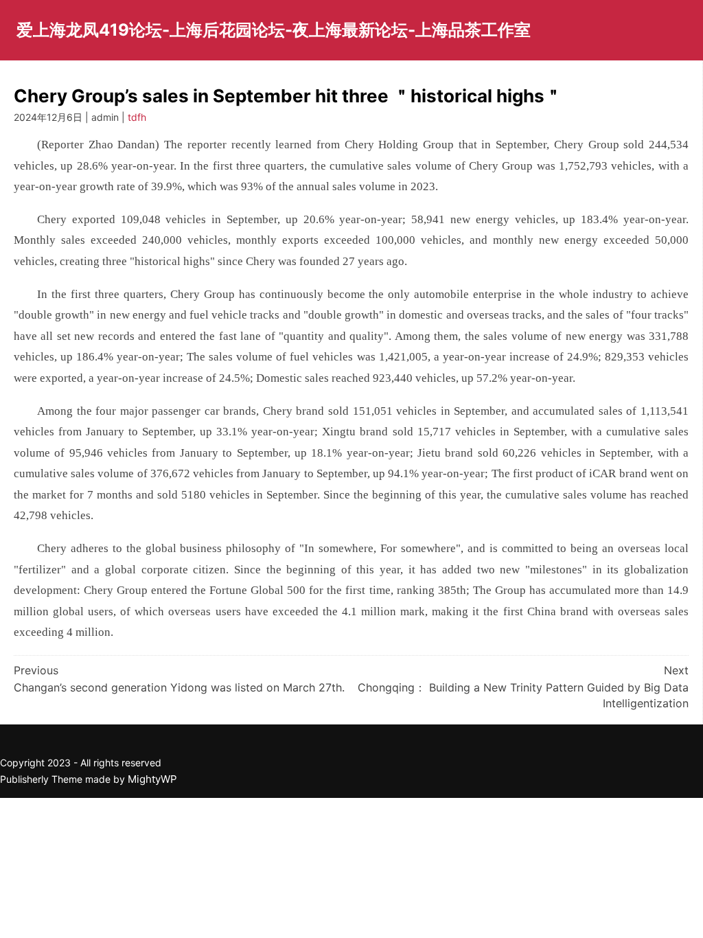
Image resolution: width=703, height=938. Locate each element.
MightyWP (152, 779)
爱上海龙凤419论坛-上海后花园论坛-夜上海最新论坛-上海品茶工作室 (273, 30)
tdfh (137, 117)
